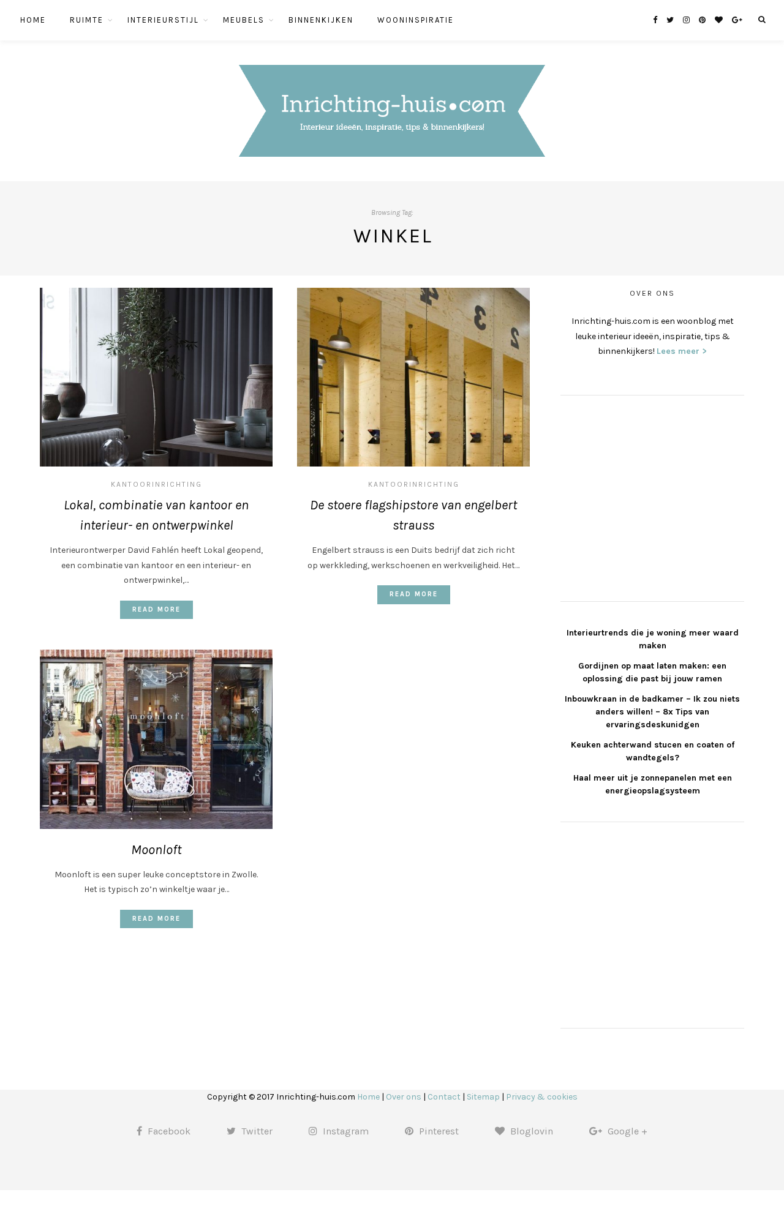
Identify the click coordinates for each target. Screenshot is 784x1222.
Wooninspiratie (415, 19)
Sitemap (483, 1097)
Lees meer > (682, 351)
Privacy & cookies (542, 1097)
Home (33, 19)
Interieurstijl (163, 19)
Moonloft (156, 850)
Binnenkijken (320, 19)
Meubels (244, 19)
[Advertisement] (652, 496)
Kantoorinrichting (156, 484)
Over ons (403, 1097)
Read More (156, 609)
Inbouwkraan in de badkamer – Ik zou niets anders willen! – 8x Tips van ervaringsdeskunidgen (652, 712)
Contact (444, 1097)
